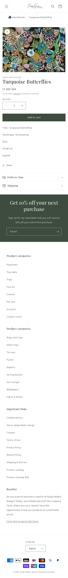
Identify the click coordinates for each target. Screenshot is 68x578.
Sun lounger (13, 382)
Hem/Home (18, 17)
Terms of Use (13, 440)
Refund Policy (14, 454)
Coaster (11, 294)
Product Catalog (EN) (18, 477)
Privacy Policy (14, 447)
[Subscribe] (57, 231)
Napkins (11, 367)
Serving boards (14, 374)
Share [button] (9, 165)
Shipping (16, 94)
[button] (6, 6)
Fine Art (11, 286)
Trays (9, 279)
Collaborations (15, 417)
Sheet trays (13, 344)
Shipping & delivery (17, 462)
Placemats (12, 264)
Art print (11, 309)
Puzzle (10, 359)
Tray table (12, 272)
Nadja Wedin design (28, 572)
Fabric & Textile (15, 396)
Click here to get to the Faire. (23, 521)
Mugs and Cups (15, 337)
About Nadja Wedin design (21, 425)
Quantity (6, 99)
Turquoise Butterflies (40, 17)
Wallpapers (13, 389)
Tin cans (11, 352)
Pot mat (11, 301)
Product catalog (15, 469)
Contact (11, 432)
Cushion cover (14, 316)
